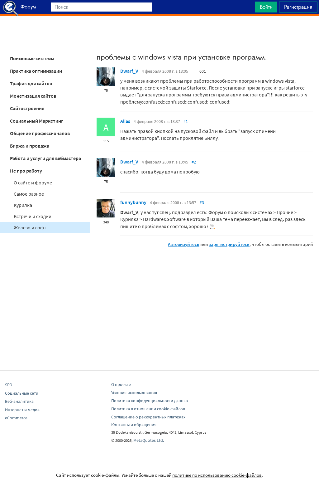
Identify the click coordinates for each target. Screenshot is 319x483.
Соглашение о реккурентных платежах (148, 417)
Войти (266, 7)
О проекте (121, 384)
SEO (8, 385)
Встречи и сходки (32, 216)
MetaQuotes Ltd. (148, 440)
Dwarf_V (129, 71)
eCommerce (16, 418)
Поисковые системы (32, 58)
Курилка (23, 205)
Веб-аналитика (19, 401)
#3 (202, 202)
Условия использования (134, 392)
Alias (125, 121)
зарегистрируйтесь (229, 244)
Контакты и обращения (133, 424)
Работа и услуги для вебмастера (45, 158)
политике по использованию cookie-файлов (217, 475)
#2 (194, 162)
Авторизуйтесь (183, 244)
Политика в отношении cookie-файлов (148, 409)
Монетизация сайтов (33, 96)
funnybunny (133, 202)
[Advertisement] (159, 31)
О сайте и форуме (33, 182)
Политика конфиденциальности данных (149, 400)
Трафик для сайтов (31, 83)
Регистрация (298, 7)
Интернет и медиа (22, 409)
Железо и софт (30, 227)
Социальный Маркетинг (36, 121)
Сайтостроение (27, 108)
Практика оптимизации (36, 71)
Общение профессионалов (40, 133)
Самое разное (29, 194)
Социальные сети (21, 393)
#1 (185, 121)
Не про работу (26, 171)
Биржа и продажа (29, 146)
